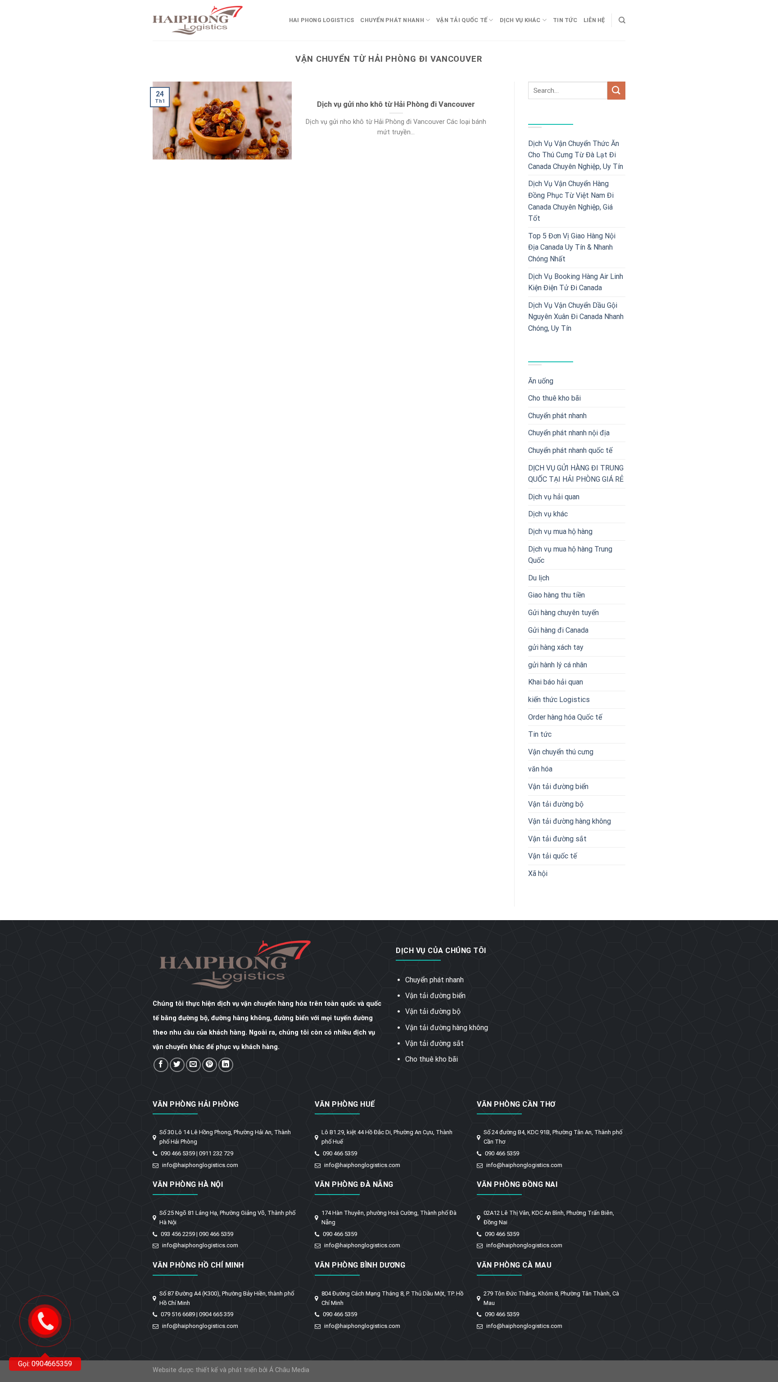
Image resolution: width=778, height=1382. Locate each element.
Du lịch (538, 578)
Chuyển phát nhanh (392, 20)
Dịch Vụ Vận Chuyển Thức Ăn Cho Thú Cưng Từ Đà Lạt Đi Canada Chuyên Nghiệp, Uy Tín (575, 155)
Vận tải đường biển (558, 786)
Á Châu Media (289, 1370)
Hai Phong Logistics (321, 20)
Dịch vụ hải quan (553, 497)
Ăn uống (540, 381)
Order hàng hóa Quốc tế (565, 717)
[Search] (622, 20)
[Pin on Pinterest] (209, 1065)
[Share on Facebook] (161, 1065)
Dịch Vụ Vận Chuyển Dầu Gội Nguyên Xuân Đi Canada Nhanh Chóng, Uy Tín (576, 317)
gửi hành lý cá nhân (557, 665)
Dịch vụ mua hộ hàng (560, 531)
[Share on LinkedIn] (225, 1065)
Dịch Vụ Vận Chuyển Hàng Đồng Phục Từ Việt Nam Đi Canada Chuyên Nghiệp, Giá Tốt (571, 201)
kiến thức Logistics (559, 699)
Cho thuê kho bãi (554, 398)
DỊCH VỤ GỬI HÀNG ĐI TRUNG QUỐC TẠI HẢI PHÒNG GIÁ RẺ (576, 474)
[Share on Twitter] (177, 1065)
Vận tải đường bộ (556, 804)
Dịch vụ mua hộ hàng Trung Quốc (570, 555)
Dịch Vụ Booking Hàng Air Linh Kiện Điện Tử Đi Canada (575, 282)
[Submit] (616, 90)
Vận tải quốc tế (461, 20)
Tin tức (565, 20)
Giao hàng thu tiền (556, 595)
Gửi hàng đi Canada (558, 630)
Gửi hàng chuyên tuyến (563, 612)
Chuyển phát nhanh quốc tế (570, 450)
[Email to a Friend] (193, 1065)
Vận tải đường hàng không (569, 821)
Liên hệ (594, 20)
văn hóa (540, 769)
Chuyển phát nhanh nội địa (569, 433)
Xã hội (537, 873)
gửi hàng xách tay (556, 647)
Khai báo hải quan (555, 682)
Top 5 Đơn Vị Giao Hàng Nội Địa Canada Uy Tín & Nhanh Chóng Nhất (571, 247)
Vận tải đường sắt (557, 839)
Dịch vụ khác (520, 20)
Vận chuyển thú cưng (560, 752)
